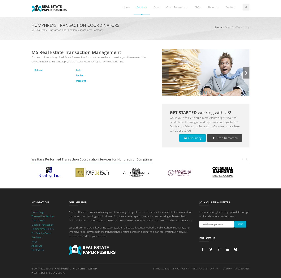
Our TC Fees (38, 220)
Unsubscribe (242, 268)
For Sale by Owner (42, 233)
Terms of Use (199, 268)
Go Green (37, 237)
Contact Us (38, 250)
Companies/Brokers (43, 229)
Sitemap (227, 268)
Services (142, 7)
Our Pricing (194, 138)
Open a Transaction (43, 224)
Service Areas (161, 268)
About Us (213, 7)
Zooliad (61, 272)
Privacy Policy (180, 268)
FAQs (197, 7)
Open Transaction (177, 7)
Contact (230, 7)
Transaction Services (43, 216)
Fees (156, 7)
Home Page (38, 212)
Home (126, 7)
